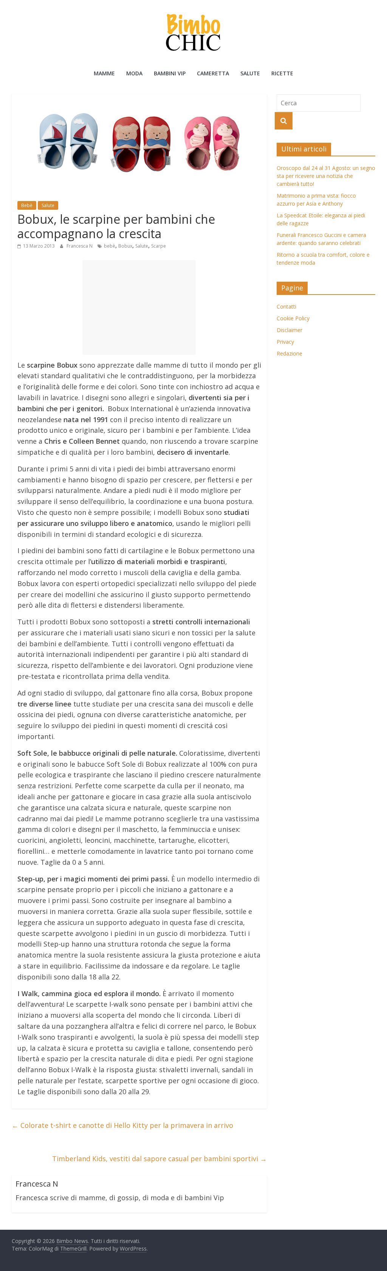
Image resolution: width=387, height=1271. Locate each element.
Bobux (125, 246)
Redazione (289, 353)
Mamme (104, 73)
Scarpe (158, 246)
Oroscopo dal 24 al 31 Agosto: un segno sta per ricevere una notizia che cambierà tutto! (326, 175)
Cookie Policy (293, 318)
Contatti (286, 306)
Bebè (27, 205)
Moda (134, 73)
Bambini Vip (170, 73)
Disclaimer (289, 330)
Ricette (282, 73)
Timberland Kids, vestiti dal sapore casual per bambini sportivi (159, 1158)
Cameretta (213, 73)
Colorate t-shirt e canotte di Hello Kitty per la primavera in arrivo (122, 1125)
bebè (109, 246)
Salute (250, 73)
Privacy (285, 341)
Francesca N (80, 246)
